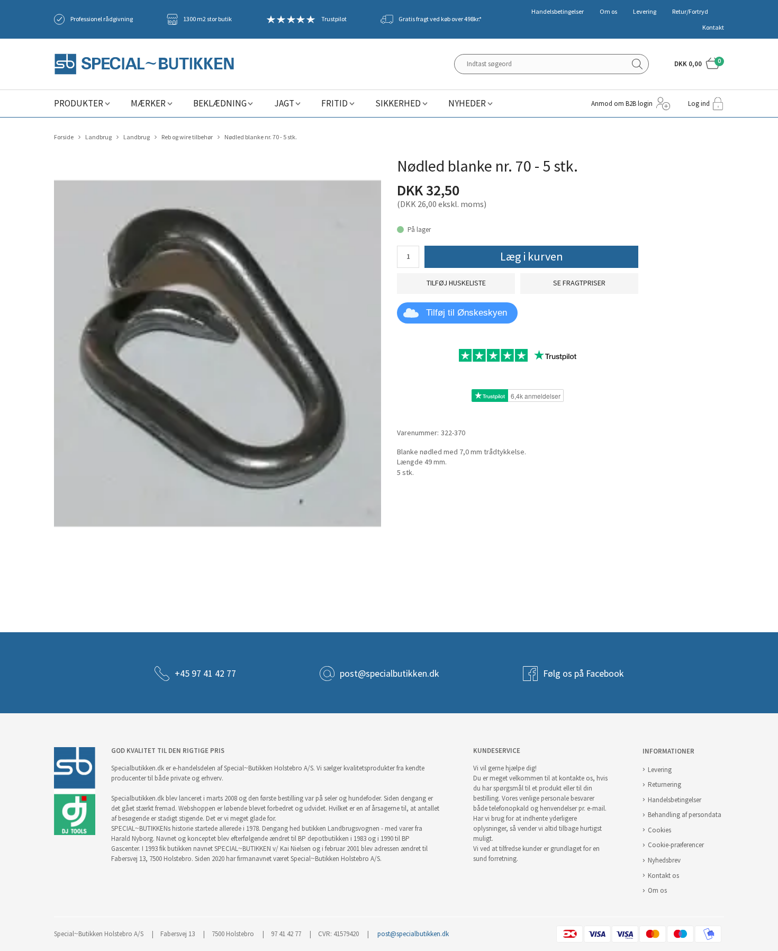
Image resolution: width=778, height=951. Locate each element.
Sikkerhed (398, 103)
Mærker (148, 103)
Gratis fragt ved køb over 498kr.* (440, 19)
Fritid (334, 103)
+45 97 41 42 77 (205, 673)
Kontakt (713, 27)
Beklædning (220, 103)
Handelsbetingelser (557, 11)
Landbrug (98, 137)
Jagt (284, 103)
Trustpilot (334, 19)
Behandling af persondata (684, 815)
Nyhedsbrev (664, 860)
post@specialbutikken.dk (389, 673)
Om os (608, 11)
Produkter (78, 103)
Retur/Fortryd (690, 11)
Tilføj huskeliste (456, 283)
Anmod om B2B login (622, 103)
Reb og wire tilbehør (187, 137)
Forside (64, 137)
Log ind (699, 103)
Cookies (659, 830)
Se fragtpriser (579, 283)
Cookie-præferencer (676, 845)
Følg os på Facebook (583, 673)
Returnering (664, 784)
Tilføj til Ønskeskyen (466, 313)
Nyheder (467, 103)
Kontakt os (663, 876)
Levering (644, 11)
